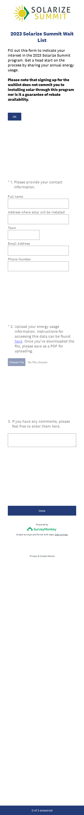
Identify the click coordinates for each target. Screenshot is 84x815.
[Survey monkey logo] (42, 529)
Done (42, 511)
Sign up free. (61, 534)
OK (14, 117)
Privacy (33, 556)
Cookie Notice (47, 556)
